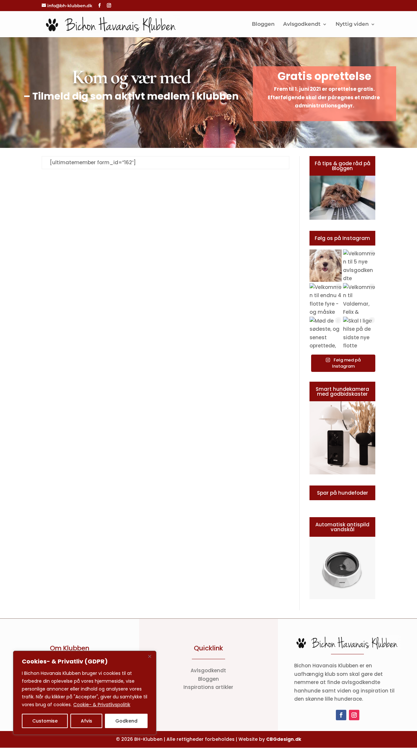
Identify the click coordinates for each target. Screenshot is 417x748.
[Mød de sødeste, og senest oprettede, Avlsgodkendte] (325, 333)
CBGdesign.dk (283, 739)
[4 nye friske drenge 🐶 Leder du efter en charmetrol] (325, 265)
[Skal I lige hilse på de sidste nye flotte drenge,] (359, 333)
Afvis (86, 721)
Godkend (126, 721)
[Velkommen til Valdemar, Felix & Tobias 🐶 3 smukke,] (359, 299)
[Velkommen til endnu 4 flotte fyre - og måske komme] (325, 299)
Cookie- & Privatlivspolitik (101, 704)
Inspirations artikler (208, 687)
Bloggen (263, 24)
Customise (45, 721)
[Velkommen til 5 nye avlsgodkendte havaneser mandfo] (359, 265)
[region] (84, 693)
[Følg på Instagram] (354, 715)
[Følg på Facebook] (341, 715)
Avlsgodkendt (302, 24)
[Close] (149, 656)
